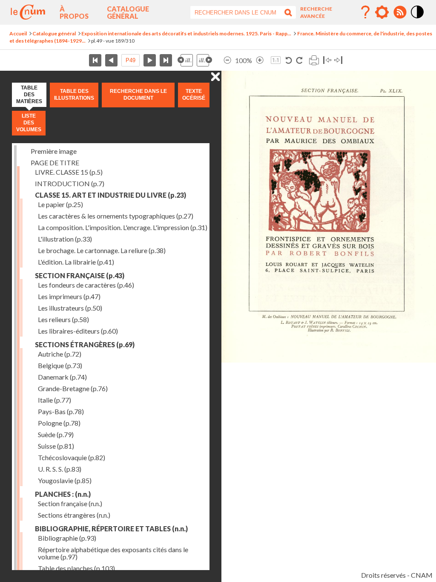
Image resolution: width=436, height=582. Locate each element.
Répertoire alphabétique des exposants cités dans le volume (113, 553)
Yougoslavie (65, 480)
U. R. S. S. (59, 469)
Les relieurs (63, 319)
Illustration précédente (185, 60)
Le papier (60, 204)
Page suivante (149, 60)
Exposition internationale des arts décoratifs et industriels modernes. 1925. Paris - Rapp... (186, 33)
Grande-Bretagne (73, 388)
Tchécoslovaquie (71, 457)
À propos (74, 12)
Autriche (59, 354)
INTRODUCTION (69, 183)
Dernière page (166, 60)
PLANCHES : (63, 494)
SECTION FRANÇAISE (79, 275)
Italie (54, 400)
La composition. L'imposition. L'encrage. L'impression (122, 227)
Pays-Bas (61, 411)
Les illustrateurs (70, 308)
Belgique (60, 365)
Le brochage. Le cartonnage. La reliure (102, 250)
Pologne (59, 423)
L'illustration (65, 239)
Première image (54, 151)
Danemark (62, 377)
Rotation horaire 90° (299, 60)
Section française (70, 503)
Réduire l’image (227, 60)
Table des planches (76, 568)
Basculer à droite (338, 60)
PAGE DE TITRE (55, 162)
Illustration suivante (204, 60)
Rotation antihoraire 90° (289, 60)
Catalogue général (128, 12)
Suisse (56, 446)
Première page (95, 60)
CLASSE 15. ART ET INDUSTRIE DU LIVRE (110, 195)
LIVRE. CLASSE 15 (69, 172)
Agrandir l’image (260, 60)
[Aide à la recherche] (365, 12)
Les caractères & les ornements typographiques (115, 216)
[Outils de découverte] (382, 12)
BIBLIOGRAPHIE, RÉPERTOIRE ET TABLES (111, 528)
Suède (56, 434)
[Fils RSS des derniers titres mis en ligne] (400, 12)
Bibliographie (67, 538)
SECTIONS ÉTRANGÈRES (85, 344)
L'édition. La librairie (76, 262)
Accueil (18, 33)
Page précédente (111, 60)
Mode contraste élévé (418, 18)
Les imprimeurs (69, 296)
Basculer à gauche (327, 60)
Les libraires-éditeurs (78, 331)
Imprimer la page (314, 60)
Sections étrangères (74, 515)
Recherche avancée (316, 12)
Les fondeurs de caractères (86, 285)
